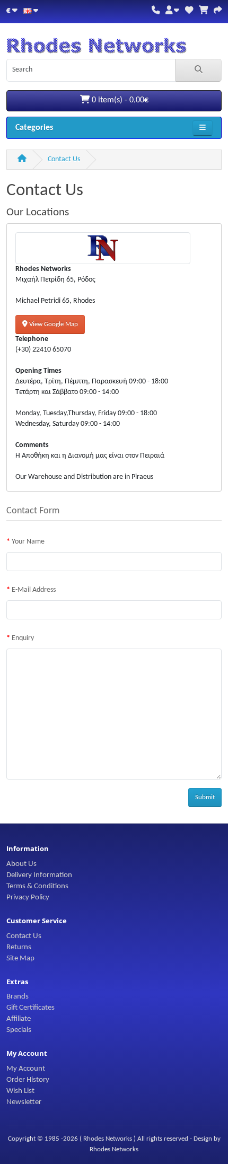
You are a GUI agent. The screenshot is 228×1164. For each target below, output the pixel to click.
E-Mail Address (34, 590)
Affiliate (18, 1018)
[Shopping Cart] (203, 10)
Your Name (28, 542)
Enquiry (23, 638)
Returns (18, 947)
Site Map (20, 958)
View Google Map (53, 324)
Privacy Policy (27, 897)
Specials (18, 1030)
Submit (205, 797)
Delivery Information (39, 875)
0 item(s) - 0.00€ (119, 100)
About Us (21, 864)
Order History (27, 1079)
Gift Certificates (30, 1007)
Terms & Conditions (37, 886)
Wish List (20, 1091)
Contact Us (64, 159)
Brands (17, 996)
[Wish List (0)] (189, 10)
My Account (25, 1068)
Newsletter (23, 1102)
